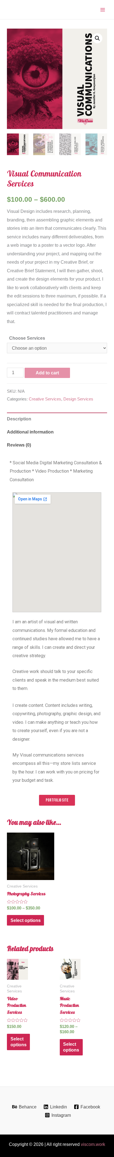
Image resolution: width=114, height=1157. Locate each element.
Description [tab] (19, 418)
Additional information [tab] (30, 431)
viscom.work (93, 1144)
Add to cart (47, 372)
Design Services (78, 399)
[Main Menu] (102, 10)
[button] (97, 38)
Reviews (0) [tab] (19, 444)
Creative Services (45, 399)
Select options (26, 920)
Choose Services (27, 338)
